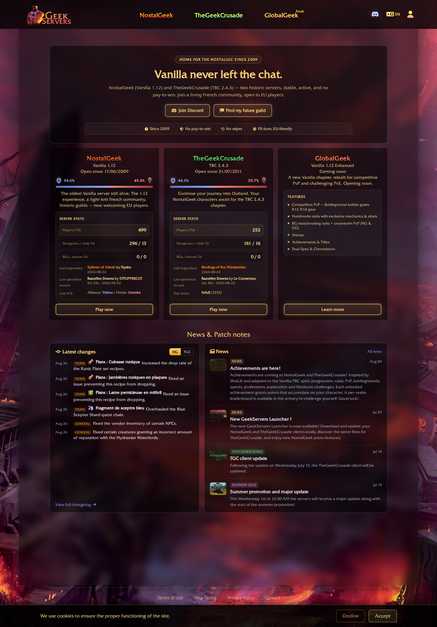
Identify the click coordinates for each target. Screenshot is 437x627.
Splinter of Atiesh (101, 267)
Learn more (332, 309)
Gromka (134, 292)
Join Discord (191, 110)
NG (175, 351)
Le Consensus (245, 278)
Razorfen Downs (100, 278)
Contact (272, 598)
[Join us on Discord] (375, 14)
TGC (187, 351)
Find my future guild (246, 110)
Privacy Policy (241, 598)
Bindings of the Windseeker (224, 267)
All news (374, 351)
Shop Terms (205, 598)
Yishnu (107, 292)
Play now (104, 309)
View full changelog (73, 504)
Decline (350, 616)
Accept (383, 616)
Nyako (126, 267)
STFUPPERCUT (131, 278)
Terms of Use (170, 598)
